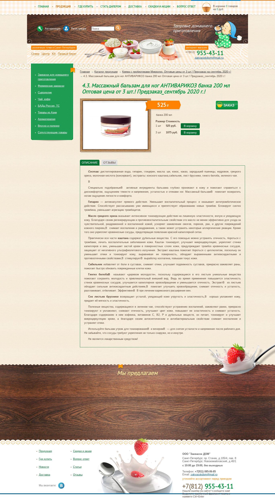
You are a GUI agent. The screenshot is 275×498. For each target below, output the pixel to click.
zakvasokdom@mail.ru (209, 57)
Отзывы (78, 474)
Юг (54, 53)
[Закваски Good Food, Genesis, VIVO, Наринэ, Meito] (148, 24)
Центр (46, 53)
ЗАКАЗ (229, 105)
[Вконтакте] (61, 485)
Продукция (63, 6)
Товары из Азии (47, 112)
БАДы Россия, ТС (49, 105)
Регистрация (78, 28)
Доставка (135, 6)
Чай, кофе (44, 99)
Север (35, 53)
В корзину (190, 125)
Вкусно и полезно (48, 125)
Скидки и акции (159, 6)
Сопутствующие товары (52, 132)
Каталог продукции (106, 71)
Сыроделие (45, 92)
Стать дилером (110, 6)
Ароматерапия (46, 119)
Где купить (85, 6)
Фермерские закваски (51, 85)
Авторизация (52, 28)
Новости (44, 466)
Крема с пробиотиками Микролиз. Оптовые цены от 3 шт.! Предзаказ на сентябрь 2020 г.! (176, 71)
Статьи (77, 466)
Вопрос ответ (186, 6)
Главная (43, 6)
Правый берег (67, 53)
